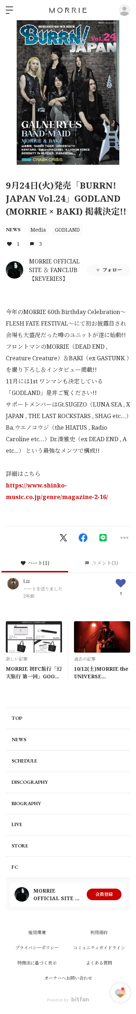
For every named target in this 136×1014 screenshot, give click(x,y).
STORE (20, 845)
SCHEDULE (24, 760)
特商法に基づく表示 (37, 963)
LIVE (17, 824)
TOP (17, 718)
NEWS (13, 229)
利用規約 (99, 932)
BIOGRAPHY (26, 803)
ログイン (124, 10)
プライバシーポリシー (37, 948)
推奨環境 (37, 932)
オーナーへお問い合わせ (68, 978)
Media (38, 229)
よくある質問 (99, 963)
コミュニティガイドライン (99, 948)
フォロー (112, 269)
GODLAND (67, 229)
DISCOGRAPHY (30, 782)
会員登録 (104, 894)
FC (15, 867)
